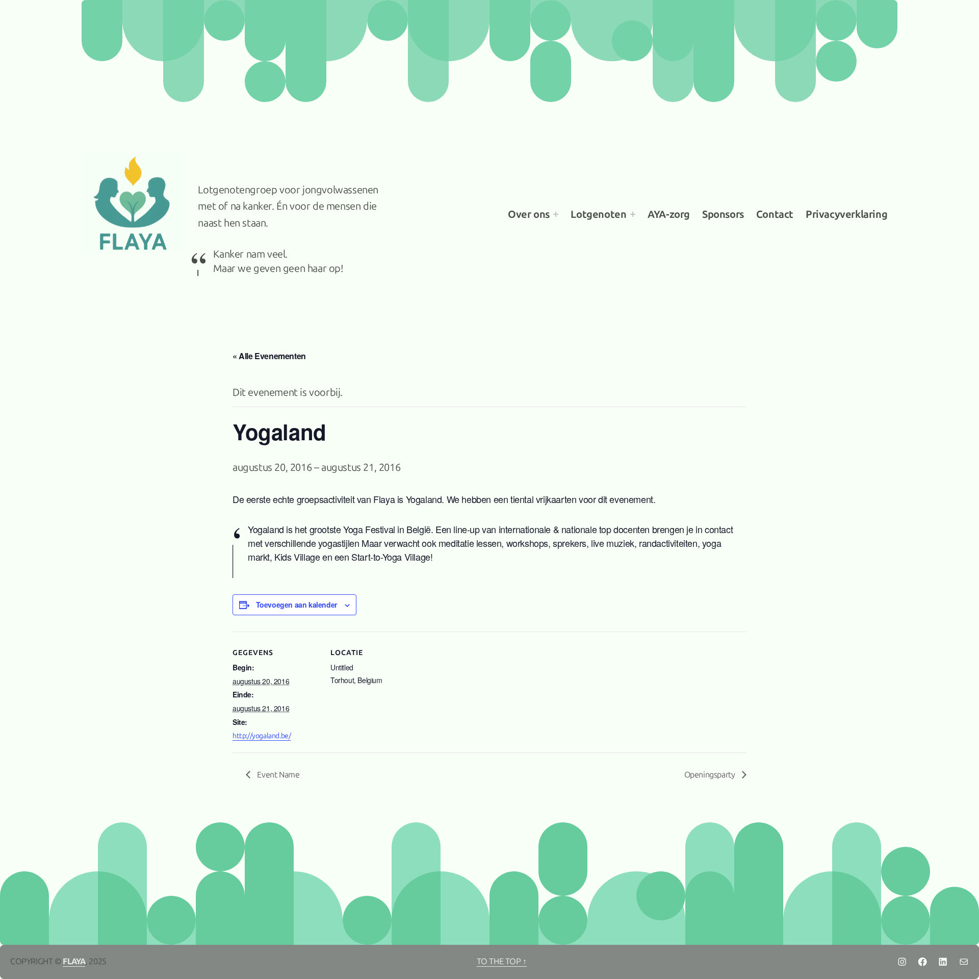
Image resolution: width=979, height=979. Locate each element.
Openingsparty (710, 775)
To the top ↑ (502, 961)
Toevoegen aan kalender (296, 604)
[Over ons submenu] (555, 214)
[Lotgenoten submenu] (632, 214)
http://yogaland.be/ (262, 736)
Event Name (277, 775)
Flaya (74, 961)
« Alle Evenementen (269, 356)
